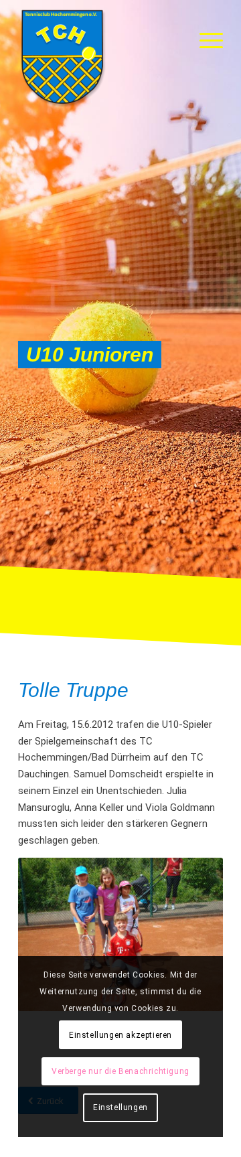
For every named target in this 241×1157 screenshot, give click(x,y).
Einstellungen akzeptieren (120, 1035)
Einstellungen (120, 1107)
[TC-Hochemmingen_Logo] (100, 57)
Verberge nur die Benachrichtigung (120, 1071)
